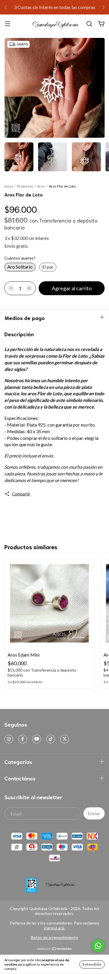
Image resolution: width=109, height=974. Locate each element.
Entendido (92, 964)
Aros (41, 186)
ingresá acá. (54, 927)
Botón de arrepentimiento (54, 937)
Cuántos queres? (19, 258)
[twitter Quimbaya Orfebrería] (64, 739)
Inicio (8, 186)
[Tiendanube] (54, 949)
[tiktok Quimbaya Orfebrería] (50, 739)
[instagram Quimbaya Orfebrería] (8, 739)
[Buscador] (89, 24)
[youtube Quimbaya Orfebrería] (36, 739)
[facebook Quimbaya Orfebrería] (22, 739)
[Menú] (7, 24)
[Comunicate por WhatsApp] (98, 945)
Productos (25, 186)
